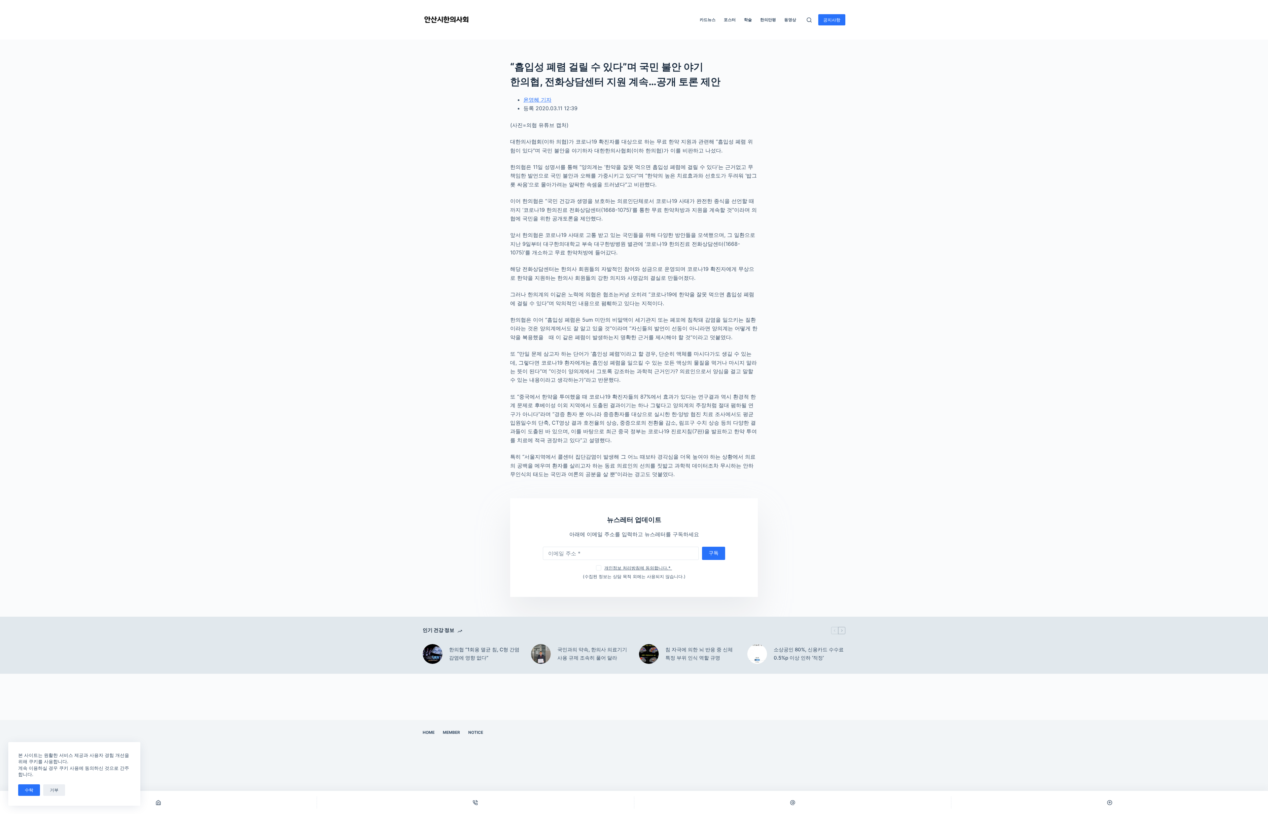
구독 (714, 553)
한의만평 (768, 19)
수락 (29, 790)
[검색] (809, 19)
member (451, 732)
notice (475, 732)
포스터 (730, 19)
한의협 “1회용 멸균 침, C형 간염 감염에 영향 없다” (484, 653)
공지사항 (831, 19)
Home (429, 732)
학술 (748, 19)
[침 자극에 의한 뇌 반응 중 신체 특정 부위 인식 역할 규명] (649, 654)
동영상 (790, 19)
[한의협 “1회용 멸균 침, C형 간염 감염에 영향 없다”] (432, 654)
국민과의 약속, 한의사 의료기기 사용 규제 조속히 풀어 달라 (592, 653)
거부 (54, 790)
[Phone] (475, 802)
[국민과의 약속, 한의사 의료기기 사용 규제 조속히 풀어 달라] (541, 654)
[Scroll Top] (1110, 802)
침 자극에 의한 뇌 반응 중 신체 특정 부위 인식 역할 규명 (699, 653)
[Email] (793, 802)
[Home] (158, 802)
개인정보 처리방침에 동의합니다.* (638, 567)
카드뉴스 (708, 19)
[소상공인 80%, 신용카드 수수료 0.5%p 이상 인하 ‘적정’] (757, 654)
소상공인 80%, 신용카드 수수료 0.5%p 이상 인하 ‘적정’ (809, 653)
